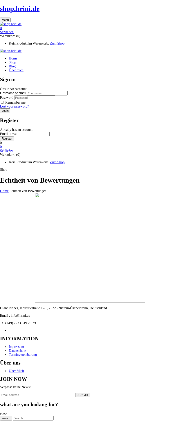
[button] (90, 28)
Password (6, 97)
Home (4, 191)
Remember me (15, 102)
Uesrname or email (13, 93)
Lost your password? (14, 106)
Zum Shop (57, 43)
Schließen (7, 32)
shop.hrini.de (20, 9)
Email (4, 134)
